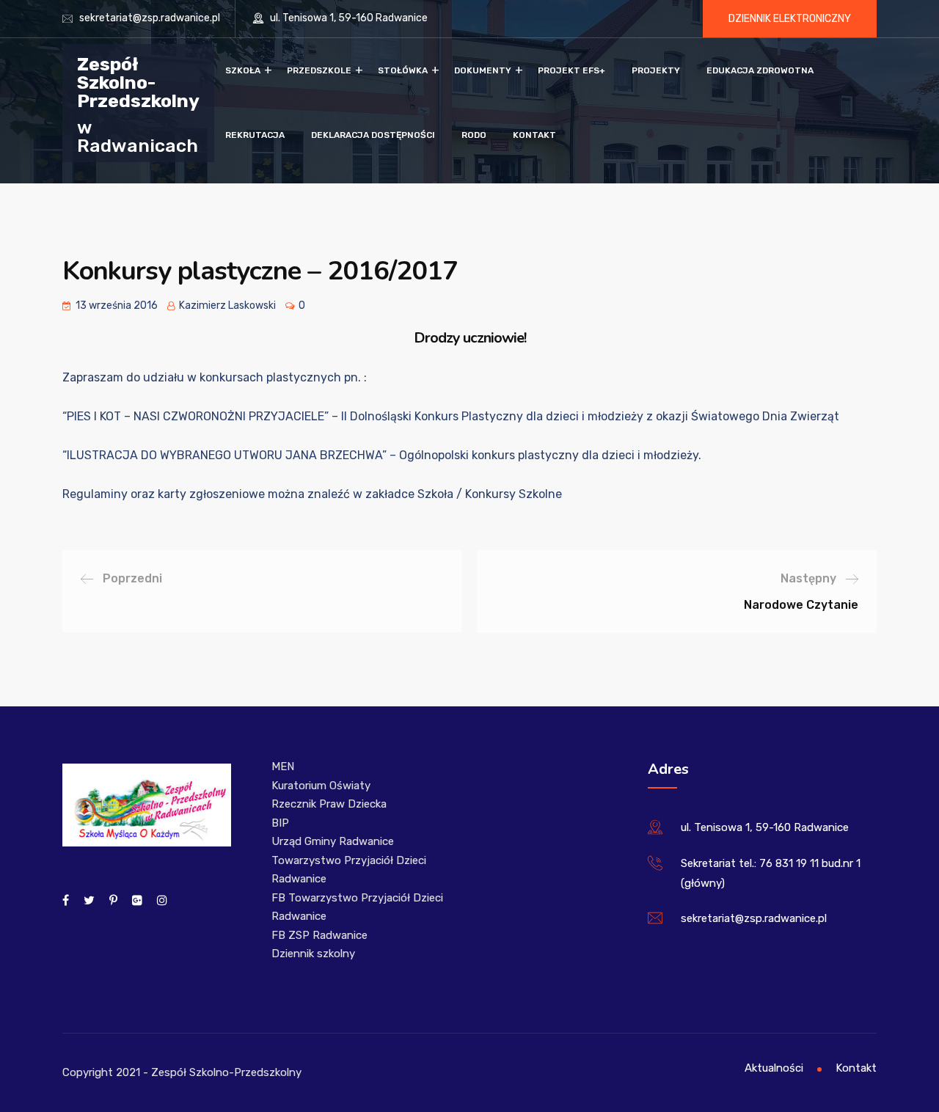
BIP (280, 823)
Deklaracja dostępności (373, 135)
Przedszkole (319, 70)
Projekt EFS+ (571, 70)
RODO (473, 135)
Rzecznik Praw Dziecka (329, 804)
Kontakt (534, 135)
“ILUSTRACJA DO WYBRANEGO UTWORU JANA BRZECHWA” (224, 455)
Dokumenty (482, 70)
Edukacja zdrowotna (760, 70)
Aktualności (774, 1068)
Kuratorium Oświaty (320, 785)
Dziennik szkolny (313, 953)
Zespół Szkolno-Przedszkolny (138, 82)
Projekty (656, 70)
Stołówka (403, 70)
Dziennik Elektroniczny (789, 18)
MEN (282, 766)
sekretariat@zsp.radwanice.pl (149, 18)
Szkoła (242, 70)
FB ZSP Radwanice (319, 935)
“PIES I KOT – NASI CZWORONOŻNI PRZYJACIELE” (195, 416)
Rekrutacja (255, 135)
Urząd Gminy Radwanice (332, 841)
